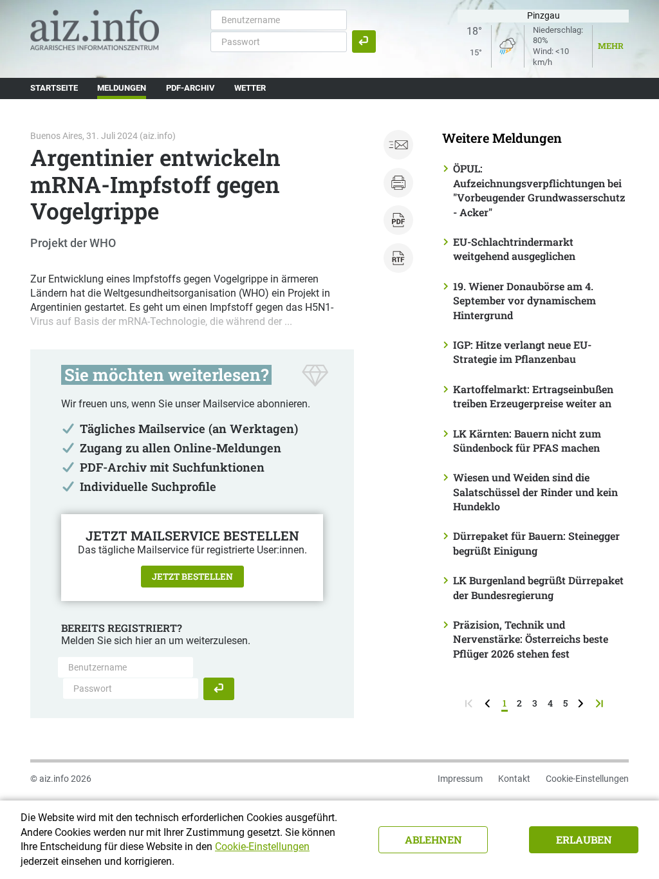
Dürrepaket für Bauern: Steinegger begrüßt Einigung (536, 543)
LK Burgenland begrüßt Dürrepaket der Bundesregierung (538, 587)
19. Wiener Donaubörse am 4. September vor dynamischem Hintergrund (524, 300)
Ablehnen (433, 839)
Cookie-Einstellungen (587, 778)
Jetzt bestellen (192, 576)
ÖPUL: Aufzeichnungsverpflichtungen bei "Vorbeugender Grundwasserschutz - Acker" (539, 190)
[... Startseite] (94, 29)
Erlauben (584, 839)
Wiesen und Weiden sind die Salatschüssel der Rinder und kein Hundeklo (535, 491)
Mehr (611, 46)
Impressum (460, 778)
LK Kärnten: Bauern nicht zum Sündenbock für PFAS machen (527, 440)
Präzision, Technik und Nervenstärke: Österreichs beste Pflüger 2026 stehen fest (530, 639)
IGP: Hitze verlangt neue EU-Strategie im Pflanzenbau (522, 351)
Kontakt (514, 778)
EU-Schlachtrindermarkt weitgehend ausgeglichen (514, 249)
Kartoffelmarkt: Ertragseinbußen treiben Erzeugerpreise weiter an (533, 396)
